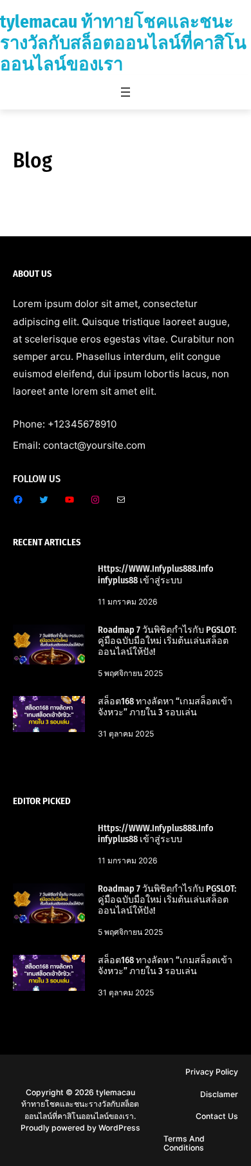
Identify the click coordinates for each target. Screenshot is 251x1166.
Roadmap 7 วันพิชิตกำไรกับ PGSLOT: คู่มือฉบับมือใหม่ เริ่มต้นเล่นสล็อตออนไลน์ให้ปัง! (167, 641)
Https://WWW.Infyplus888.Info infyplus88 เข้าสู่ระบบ (156, 574)
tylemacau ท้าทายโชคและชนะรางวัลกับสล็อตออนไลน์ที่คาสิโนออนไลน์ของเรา (123, 43)
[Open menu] (125, 92)
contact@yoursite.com (94, 445)
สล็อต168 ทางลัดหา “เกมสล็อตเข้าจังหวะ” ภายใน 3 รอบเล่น (165, 707)
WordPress (119, 1128)
